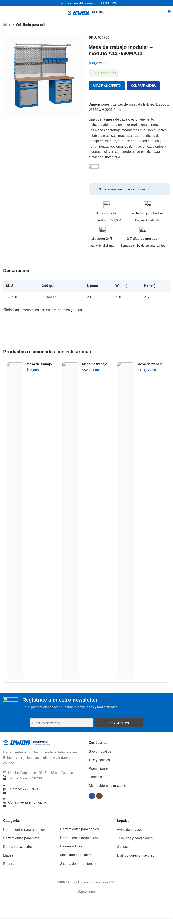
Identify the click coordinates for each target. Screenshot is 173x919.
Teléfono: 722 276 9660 (25, 789)
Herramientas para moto (21, 838)
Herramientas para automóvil (24, 829)
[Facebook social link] (92, 796)
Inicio (7, 25)
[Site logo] (86, 12)
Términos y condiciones (135, 838)
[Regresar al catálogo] (162, 25)
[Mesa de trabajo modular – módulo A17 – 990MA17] (15, 520)
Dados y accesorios (18, 846)
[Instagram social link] (99, 796)
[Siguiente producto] (167, 25)
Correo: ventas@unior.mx (27, 802)
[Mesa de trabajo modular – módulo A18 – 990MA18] (125, 520)
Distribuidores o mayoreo (107, 785)
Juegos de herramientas (78, 863)
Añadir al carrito (107, 85)
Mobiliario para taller (31, 25)
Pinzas (8, 864)
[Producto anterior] (157, 25)
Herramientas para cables (79, 829)
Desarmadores (71, 846)
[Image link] (27, 742)
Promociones (98, 768)
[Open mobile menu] (5, 12)
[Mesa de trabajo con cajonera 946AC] (70, 520)
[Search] (159, 12)
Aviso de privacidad (131, 829)
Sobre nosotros (100, 751)
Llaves (8, 855)
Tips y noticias (99, 760)
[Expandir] (11, 108)
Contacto (95, 777)
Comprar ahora (143, 85)
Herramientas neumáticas (79, 838)
